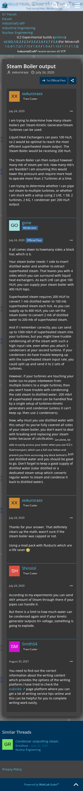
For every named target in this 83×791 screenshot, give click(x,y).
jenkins (59, 37)
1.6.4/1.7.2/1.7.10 (17, 46)
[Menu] (77, 5)
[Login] (66, 5)
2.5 (33, 41)
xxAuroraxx (20, 72)
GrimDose (21, 746)
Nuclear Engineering (28, 750)
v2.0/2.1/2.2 (12, 41)
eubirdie (15, 689)
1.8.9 (36, 46)
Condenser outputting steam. (37, 741)
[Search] (55, 5)
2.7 (48, 41)
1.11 (65, 46)
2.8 (55, 41)
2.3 (26, 41)
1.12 (74, 46)
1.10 (56, 46)
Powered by (41, 784)
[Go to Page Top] (76, 785)
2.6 (41, 41)
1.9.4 (46, 46)
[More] (71, 111)
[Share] (72, 80)
